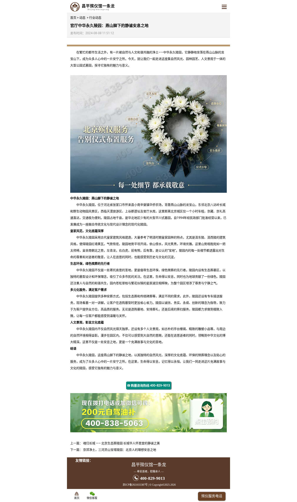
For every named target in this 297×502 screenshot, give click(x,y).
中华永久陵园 (172, 52)
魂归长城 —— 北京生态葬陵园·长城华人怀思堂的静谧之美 (121, 443)
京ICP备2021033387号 (135, 484)
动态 (82, 17)
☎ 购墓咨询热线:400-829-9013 (148, 385)
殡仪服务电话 (211, 496)
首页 (73, 17)
